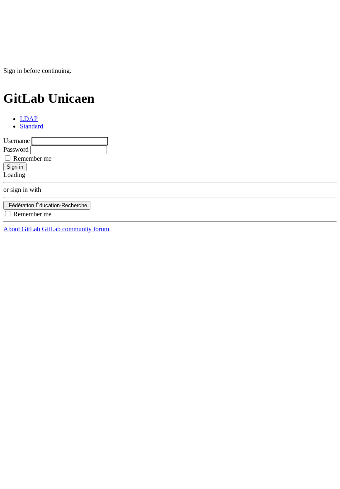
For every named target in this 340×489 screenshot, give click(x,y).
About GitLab (21, 228)
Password (16, 149)
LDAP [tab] (29, 118)
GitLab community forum (75, 228)
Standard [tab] (31, 126)
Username (16, 140)
